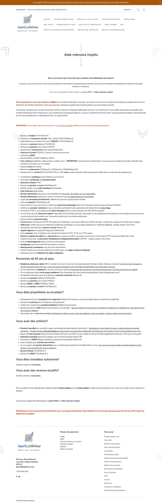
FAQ (122, 24)
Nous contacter (110, 472)
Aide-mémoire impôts (111, 19)
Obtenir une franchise (88, 30)
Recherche (108, 483)
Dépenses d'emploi (28, 152)
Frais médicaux (26, 161)
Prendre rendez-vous (64, 19)
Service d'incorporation (113, 30)
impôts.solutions (28, 501)
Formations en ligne (66, 24)
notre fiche (130, 225)
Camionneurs (26, 222)
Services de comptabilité (90, 24)
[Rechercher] (138, 9)
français (127, 9)
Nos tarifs (48, 24)
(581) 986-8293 (20, 9)
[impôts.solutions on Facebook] (16, 476)
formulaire (36, 365)
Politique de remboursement (114, 490)
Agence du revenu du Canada (116, 388)
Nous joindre (111, 24)
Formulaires (129, 19)
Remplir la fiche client (87, 19)
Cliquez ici (49, 152)
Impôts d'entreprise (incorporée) (59, 30)
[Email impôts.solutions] (19, 476)
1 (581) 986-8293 (22, 471)
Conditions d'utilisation (112, 487)
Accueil (47, 19)
